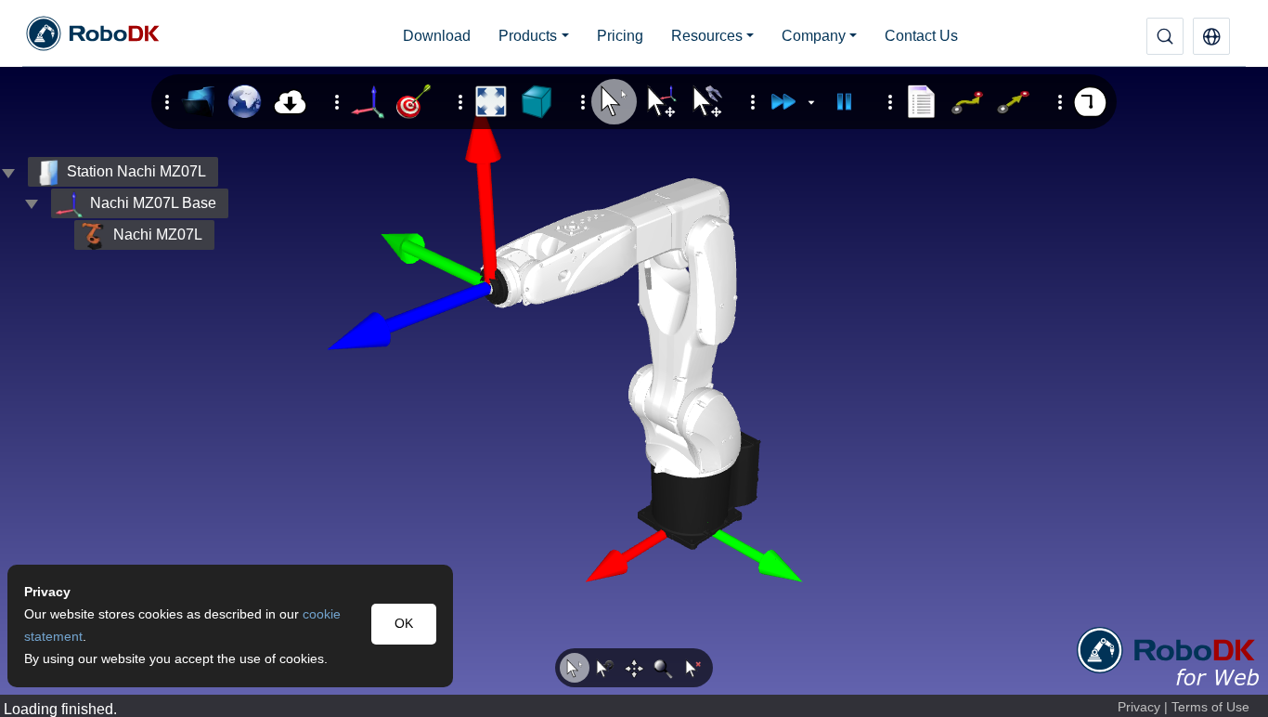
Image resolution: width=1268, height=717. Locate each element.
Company (814, 36)
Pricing (620, 36)
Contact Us (921, 36)
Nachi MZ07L (157, 234)
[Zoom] (664, 668)
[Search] (1165, 36)
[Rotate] (604, 668)
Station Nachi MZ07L (136, 171)
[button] (1211, 36)
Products (527, 36)
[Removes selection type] (693, 668)
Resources (707, 36)
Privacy (1139, 707)
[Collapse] (31, 203)
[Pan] (634, 668)
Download (437, 36)
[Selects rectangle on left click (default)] (574, 668)
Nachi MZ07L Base (153, 203)
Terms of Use (1210, 707)
